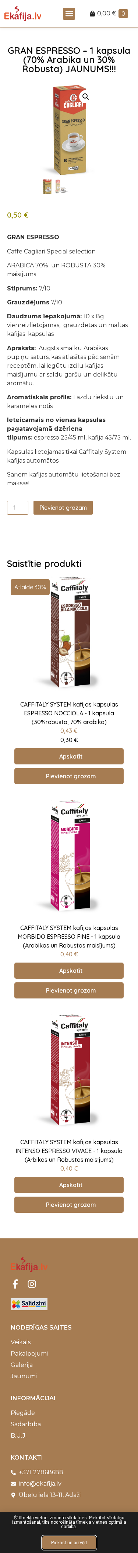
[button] (69, 14)
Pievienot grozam (63, 507)
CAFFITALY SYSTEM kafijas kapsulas (69, 704)
